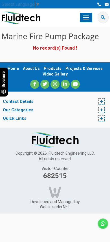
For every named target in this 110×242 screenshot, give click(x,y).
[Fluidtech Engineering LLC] (20, 17)
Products (52, 68)
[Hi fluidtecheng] (103, 223)
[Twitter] (44, 84)
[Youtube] (75, 84)
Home (13, 68)
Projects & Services (84, 68)
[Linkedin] (65, 84)
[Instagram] (55, 84)
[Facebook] (34, 84)
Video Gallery (55, 74)
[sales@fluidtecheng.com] (107, 4)
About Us (31, 68)
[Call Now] (99, 4)
